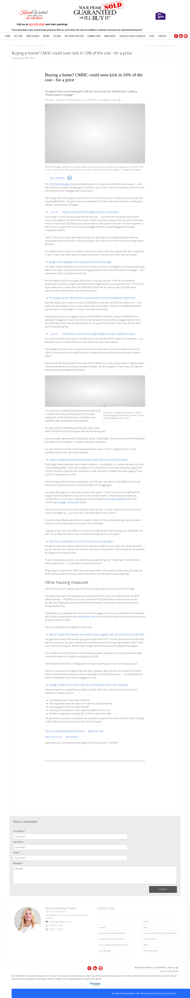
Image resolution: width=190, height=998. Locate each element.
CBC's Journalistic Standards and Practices (65, 731)
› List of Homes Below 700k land (111, 933)
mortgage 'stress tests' (67, 502)
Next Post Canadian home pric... (161, 45)
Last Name (18, 841)
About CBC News (95, 731)
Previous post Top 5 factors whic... (29, 45)
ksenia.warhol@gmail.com (60, 921)
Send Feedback (72, 736)
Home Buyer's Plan (86, 616)
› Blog (144, 927)
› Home (145, 921)
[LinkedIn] (181, 36)
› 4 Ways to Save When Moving (110, 939)
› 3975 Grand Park (150, 950)
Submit (163, 889)
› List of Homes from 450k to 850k (112, 945)
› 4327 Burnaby (104, 950)
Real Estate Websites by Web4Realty (150, 967)
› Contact (101, 927)
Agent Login (173, 967)
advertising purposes (125, 993)
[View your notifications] (50, 788)
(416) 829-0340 (56, 925)
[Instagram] (186, 36)
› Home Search (148, 939)
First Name (19, 831)
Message (18, 863)
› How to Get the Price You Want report (159, 933)
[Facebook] (176, 36)
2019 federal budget (59, 184)
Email (16, 852)
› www (145, 945)
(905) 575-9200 (56, 929)
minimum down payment (114, 498)
